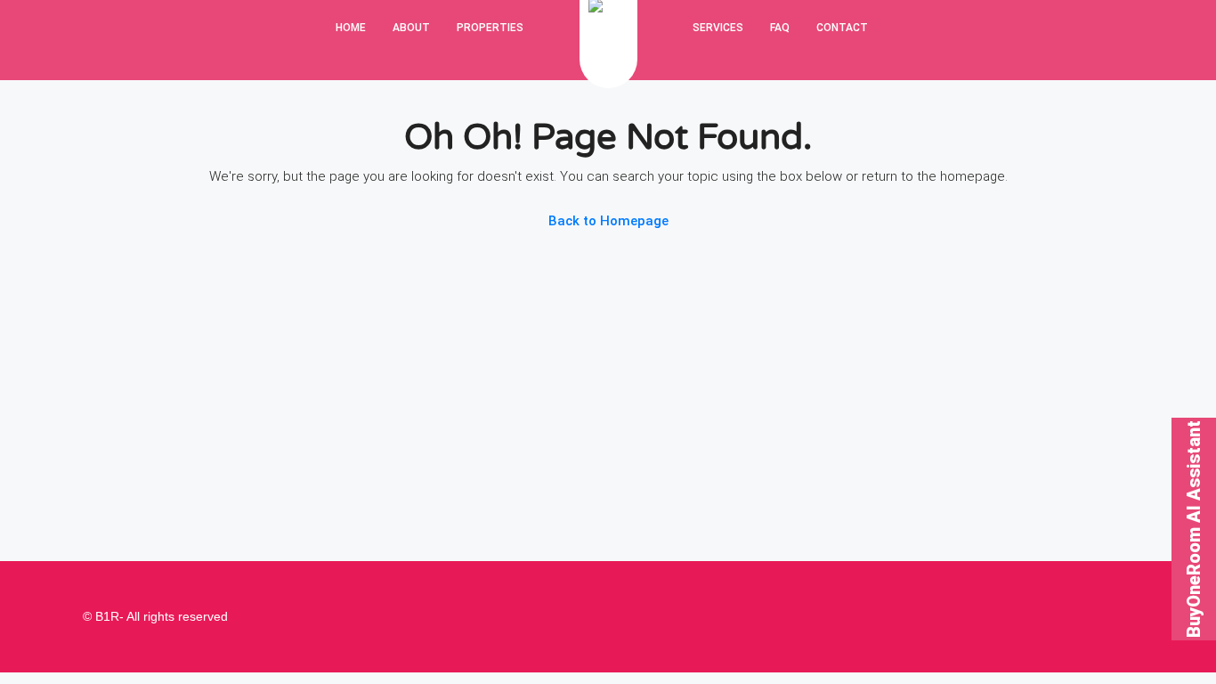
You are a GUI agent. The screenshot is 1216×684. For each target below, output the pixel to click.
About (411, 27)
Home (351, 27)
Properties (490, 27)
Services (718, 27)
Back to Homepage (608, 221)
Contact (842, 27)
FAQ (780, 27)
